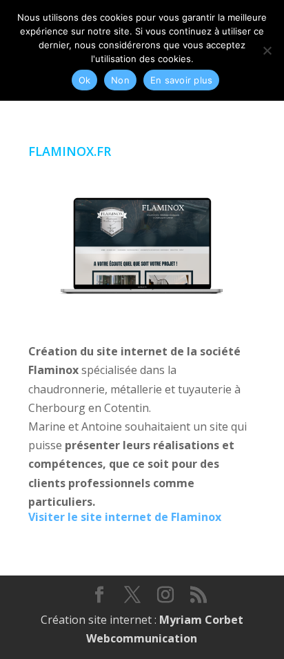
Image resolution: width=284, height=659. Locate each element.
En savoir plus (181, 80)
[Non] (267, 50)
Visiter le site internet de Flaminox (124, 516)
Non (120, 80)
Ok (85, 80)
